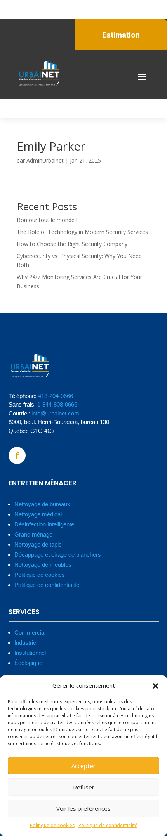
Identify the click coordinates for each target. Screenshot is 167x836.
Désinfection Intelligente (44, 524)
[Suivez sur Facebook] (17, 455)
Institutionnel (30, 652)
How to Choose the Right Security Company (72, 244)
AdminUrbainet (45, 160)
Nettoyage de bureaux (42, 504)
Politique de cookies (52, 825)
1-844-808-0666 (57, 404)
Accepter (83, 766)
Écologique (28, 662)
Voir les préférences (83, 808)
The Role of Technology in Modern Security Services (82, 231)
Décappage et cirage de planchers (57, 554)
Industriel (25, 642)
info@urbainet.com (55, 413)
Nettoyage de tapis (38, 544)
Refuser (83, 787)
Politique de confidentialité (107, 825)
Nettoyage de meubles (42, 564)
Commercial (29, 632)
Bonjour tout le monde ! (47, 219)
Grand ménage (33, 534)
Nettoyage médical (38, 514)
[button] (155, 686)
